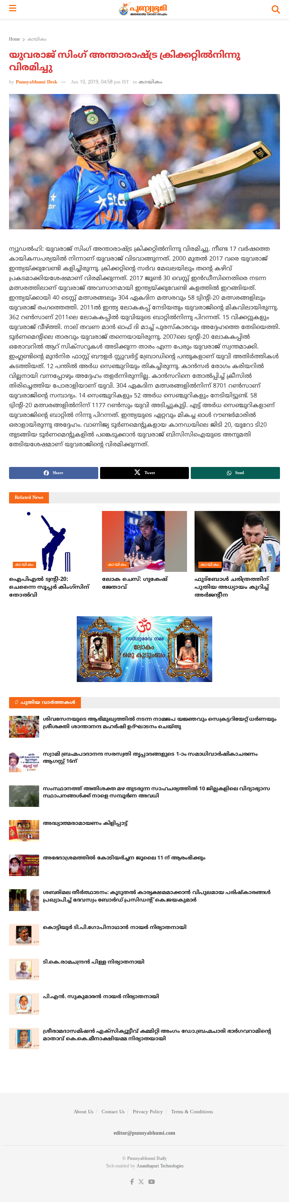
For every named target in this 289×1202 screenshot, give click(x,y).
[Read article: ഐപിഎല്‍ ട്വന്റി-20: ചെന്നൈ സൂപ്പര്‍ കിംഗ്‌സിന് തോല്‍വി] (51, 541)
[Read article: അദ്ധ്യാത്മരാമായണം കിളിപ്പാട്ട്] (24, 830)
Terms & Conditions (192, 1112)
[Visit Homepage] (144, 9)
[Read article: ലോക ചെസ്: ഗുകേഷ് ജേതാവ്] (144, 541)
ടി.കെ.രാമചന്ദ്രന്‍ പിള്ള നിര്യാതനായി (93, 962)
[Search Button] (276, 9)
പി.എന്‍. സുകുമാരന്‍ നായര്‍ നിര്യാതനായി (101, 997)
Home (14, 39)
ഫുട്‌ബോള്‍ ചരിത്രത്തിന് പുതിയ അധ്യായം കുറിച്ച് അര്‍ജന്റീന (232, 587)
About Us (83, 1112)
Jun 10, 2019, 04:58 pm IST (100, 82)
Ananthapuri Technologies (160, 1166)
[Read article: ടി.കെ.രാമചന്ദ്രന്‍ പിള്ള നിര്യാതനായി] (24, 969)
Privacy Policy (148, 1112)
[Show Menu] (12, 9)
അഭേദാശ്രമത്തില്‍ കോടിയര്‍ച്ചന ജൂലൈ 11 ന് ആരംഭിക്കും (124, 858)
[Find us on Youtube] (151, 1182)
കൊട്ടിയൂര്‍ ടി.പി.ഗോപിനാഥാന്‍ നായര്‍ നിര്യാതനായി (114, 928)
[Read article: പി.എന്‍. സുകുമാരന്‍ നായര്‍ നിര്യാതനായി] (24, 1004)
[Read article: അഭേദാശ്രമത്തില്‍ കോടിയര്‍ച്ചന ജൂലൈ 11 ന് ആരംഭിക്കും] (24, 865)
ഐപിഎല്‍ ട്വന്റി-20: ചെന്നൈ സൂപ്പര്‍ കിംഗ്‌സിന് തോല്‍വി (49, 587)
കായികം (36, 39)
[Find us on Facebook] (132, 1182)
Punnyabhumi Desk (36, 82)
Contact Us (113, 1112)
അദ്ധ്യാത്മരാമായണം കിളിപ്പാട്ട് (85, 823)
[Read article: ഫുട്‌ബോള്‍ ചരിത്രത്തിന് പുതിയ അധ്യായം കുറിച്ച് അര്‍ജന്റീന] (237, 541)
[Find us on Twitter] (141, 1182)
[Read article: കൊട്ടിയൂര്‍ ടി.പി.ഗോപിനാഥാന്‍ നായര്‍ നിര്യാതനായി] (24, 935)
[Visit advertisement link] (144, 649)
